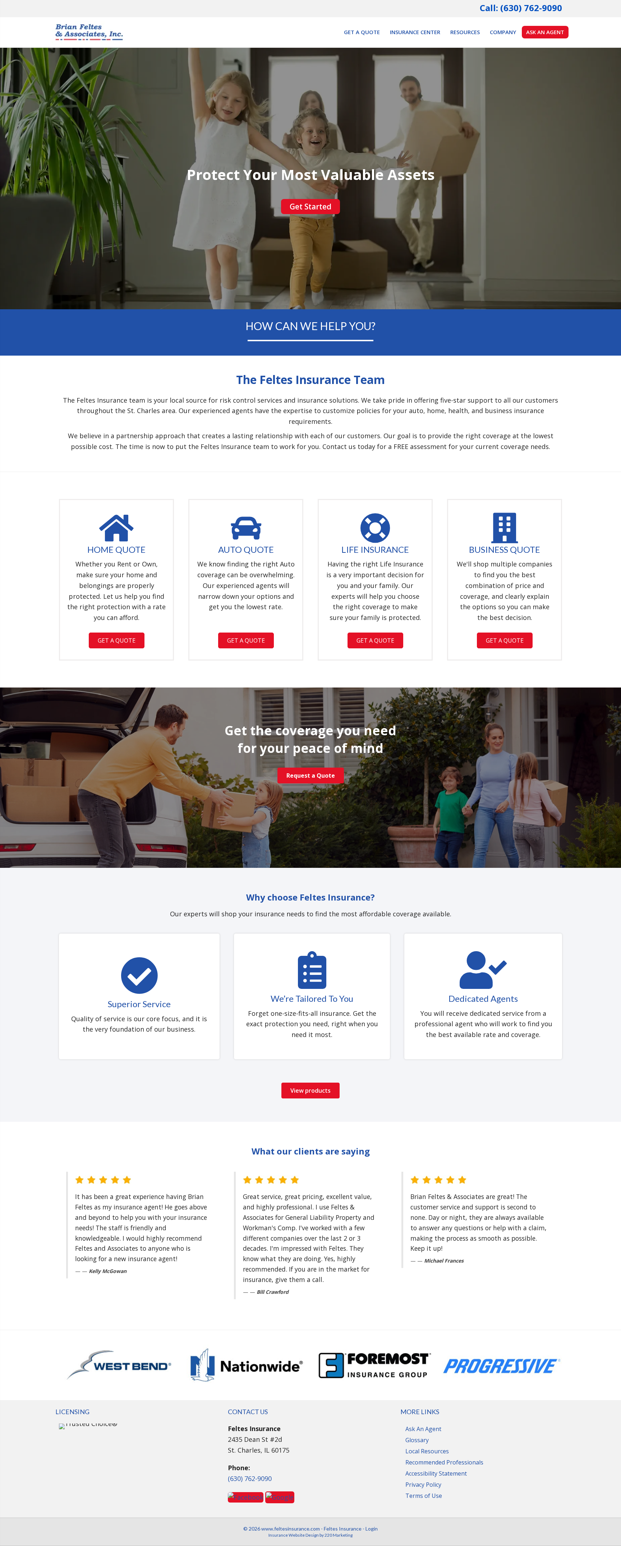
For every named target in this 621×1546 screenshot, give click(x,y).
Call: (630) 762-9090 (521, 8)
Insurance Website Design (293, 1535)
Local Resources (427, 1451)
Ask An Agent (423, 1429)
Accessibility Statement (436, 1473)
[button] (310, 206)
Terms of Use (423, 1496)
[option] (119, 1365)
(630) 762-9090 (250, 1478)
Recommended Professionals (444, 1462)
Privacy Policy (423, 1485)
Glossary (417, 1440)
